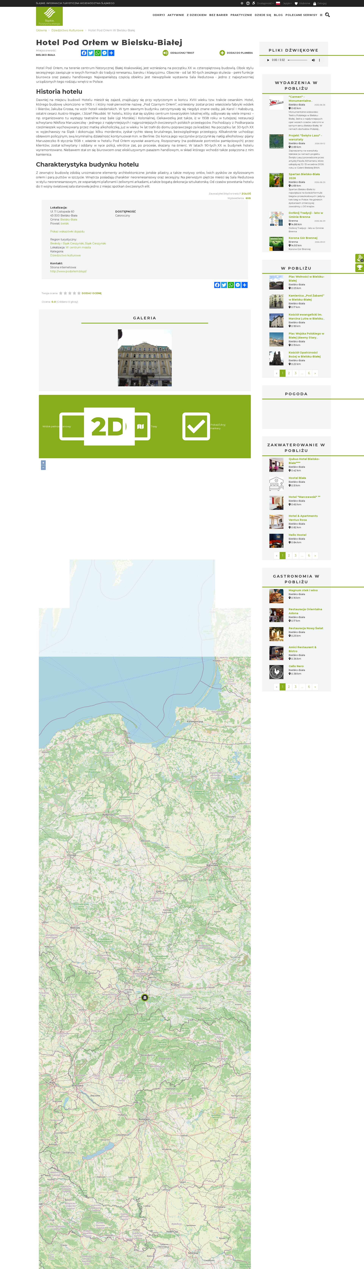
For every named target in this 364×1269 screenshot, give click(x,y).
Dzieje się (263, 14)
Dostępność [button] (264, 3)
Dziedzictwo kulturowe (65, 255)
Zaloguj (321, 3)
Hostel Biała (297, 478)
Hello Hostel (297, 535)
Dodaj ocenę (92, 293)
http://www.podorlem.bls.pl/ (68, 271)
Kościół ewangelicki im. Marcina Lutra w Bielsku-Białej (306, 318)
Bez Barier (218, 14)
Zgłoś (246, 193)
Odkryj (159, 14)
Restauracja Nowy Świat (306, 628)
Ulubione (304, 3)
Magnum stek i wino (303, 590)
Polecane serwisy (301, 14)
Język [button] (286, 3)
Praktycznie (241, 14)
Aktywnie (176, 14)
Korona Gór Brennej (303, 238)
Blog (278, 14)
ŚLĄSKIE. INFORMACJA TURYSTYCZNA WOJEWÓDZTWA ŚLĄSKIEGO (75, 3)
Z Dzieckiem (197, 14)
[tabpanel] (145, 358)
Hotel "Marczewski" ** (304, 497)
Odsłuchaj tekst (182, 52)
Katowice (296, 414)
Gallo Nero (296, 666)
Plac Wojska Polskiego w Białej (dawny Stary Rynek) (306, 337)
